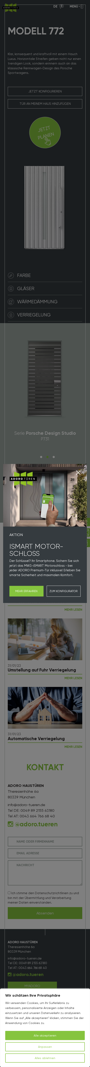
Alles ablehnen (45, 1058)
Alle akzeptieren (45, 1035)
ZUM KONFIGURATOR (63, 591)
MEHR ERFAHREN (26, 591)
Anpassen (45, 1046)
